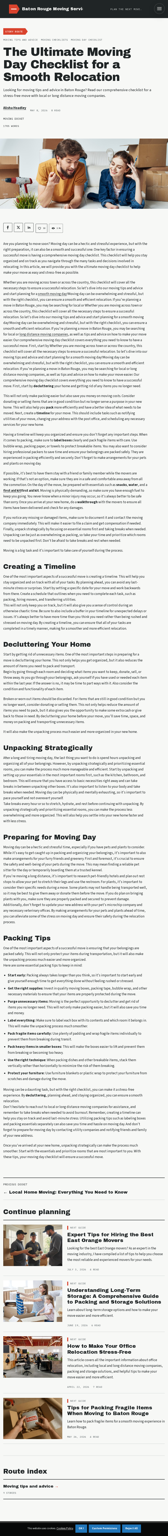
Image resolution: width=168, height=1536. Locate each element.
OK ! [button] (81, 1528)
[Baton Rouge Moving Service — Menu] (159, 8)
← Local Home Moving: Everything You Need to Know (65, 1192)
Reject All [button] (131, 1528)
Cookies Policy (65, 1528)
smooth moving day (52, 294)
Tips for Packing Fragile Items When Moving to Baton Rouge (109, 1410)
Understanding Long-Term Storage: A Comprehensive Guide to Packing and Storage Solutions (114, 1296)
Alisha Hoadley (14, 108)
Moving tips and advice (28, 1486)
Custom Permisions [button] (104, 1528)
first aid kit (12, 490)
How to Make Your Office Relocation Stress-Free (101, 1349)
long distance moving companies (43, 334)
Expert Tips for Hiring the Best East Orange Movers (110, 1237)
